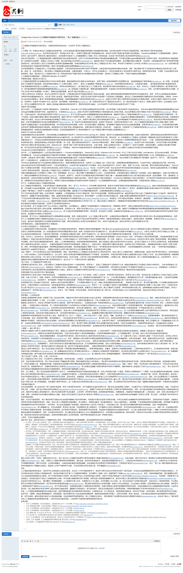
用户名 (140, 6)
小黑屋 (173, 564)
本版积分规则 (174, 556)
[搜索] (56, 24)
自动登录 (170, 7)
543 (15, 49)
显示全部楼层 (48, 41)
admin (5, 41)
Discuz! (13, 564)
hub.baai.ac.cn (63, 114)
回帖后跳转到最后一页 (39, 556)
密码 (139, 10)
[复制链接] (84, 37)
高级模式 (157, 541)
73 (5, 49)
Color (25, 541)
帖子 (49, 25)
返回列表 (177, 32)
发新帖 (6, 32)
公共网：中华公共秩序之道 (2, 28)
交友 (68, 24)
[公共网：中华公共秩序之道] (15, 11)
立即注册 (178, 10)
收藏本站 (12, 1)
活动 (64, 24)
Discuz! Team (13, 566)
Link (30, 541)
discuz (73, 24)
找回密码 (178, 7)
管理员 (6, 55)
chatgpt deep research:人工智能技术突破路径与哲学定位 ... (46, 28)
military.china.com (153, 196)
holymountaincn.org (156, 63)
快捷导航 (174, 20)
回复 (24, 529)
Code (35, 541)
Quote (33, 541)
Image (27, 541)
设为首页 (5, 1)
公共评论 (14, 28)
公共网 (179, 564)
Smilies (38, 541)
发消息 (8, 64)
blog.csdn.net (26, 53)
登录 (95, 548)
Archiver (160, 564)
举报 (176, 529)
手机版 (167, 564)
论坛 (4, 20)
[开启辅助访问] (178, 1)
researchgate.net (86, 61)
